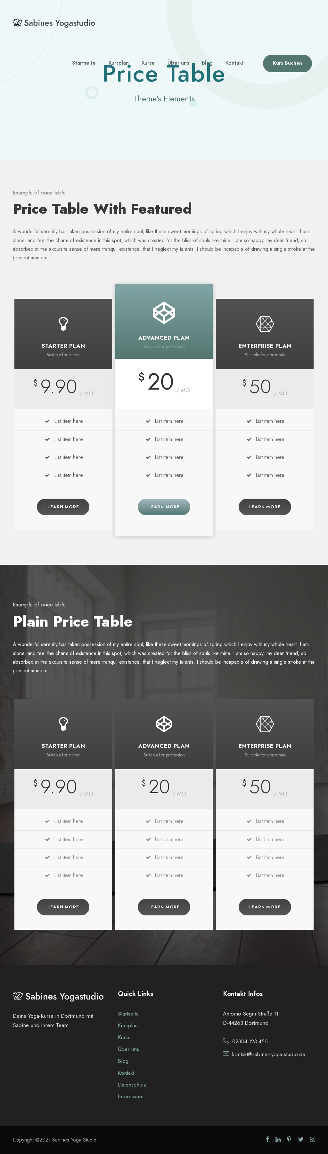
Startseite (84, 63)
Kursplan (119, 63)
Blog (207, 63)
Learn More (63, 507)
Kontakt (235, 63)
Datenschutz (132, 1084)
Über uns (178, 63)
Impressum (131, 1096)
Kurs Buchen (287, 63)
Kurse (148, 63)
